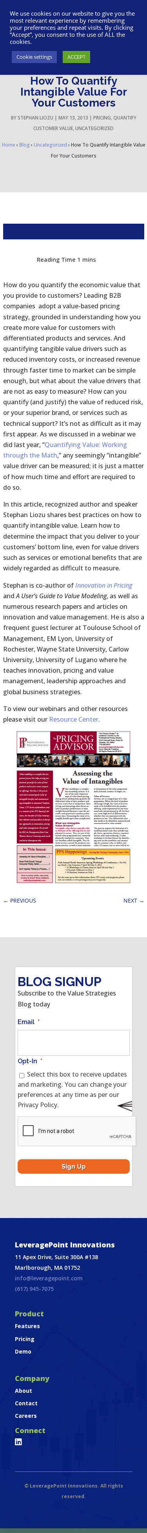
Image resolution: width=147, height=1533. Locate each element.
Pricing (102, 117)
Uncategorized (94, 128)
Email (29, 1022)
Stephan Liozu (35, 117)
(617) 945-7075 (34, 1288)
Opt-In (30, 1061)
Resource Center (73, 719)
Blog (24, 144)
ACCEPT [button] (76, 56)
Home (8, 144)
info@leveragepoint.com (49, 1278)
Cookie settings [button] (34, 56)
